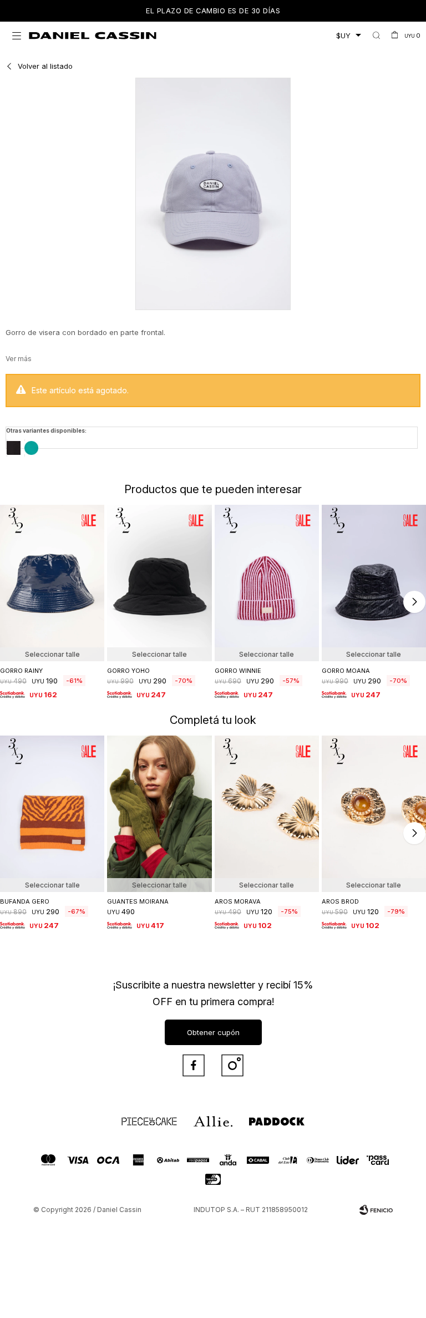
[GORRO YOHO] (159, 583)
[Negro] (14, 448)
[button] (376, 35)
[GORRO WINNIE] (267, 583)
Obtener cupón (213, 1032)
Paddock (260, 1116)
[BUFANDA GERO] (52, 814)
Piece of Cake (139, 1116)
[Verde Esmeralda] (31, 448)
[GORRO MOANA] (374, 583)
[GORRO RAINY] (52, 583)
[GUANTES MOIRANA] (159, 814)
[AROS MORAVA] (267, 814)
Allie (199, 1116)
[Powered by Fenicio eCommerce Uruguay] (376, 1210)
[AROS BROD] (374, 814)
